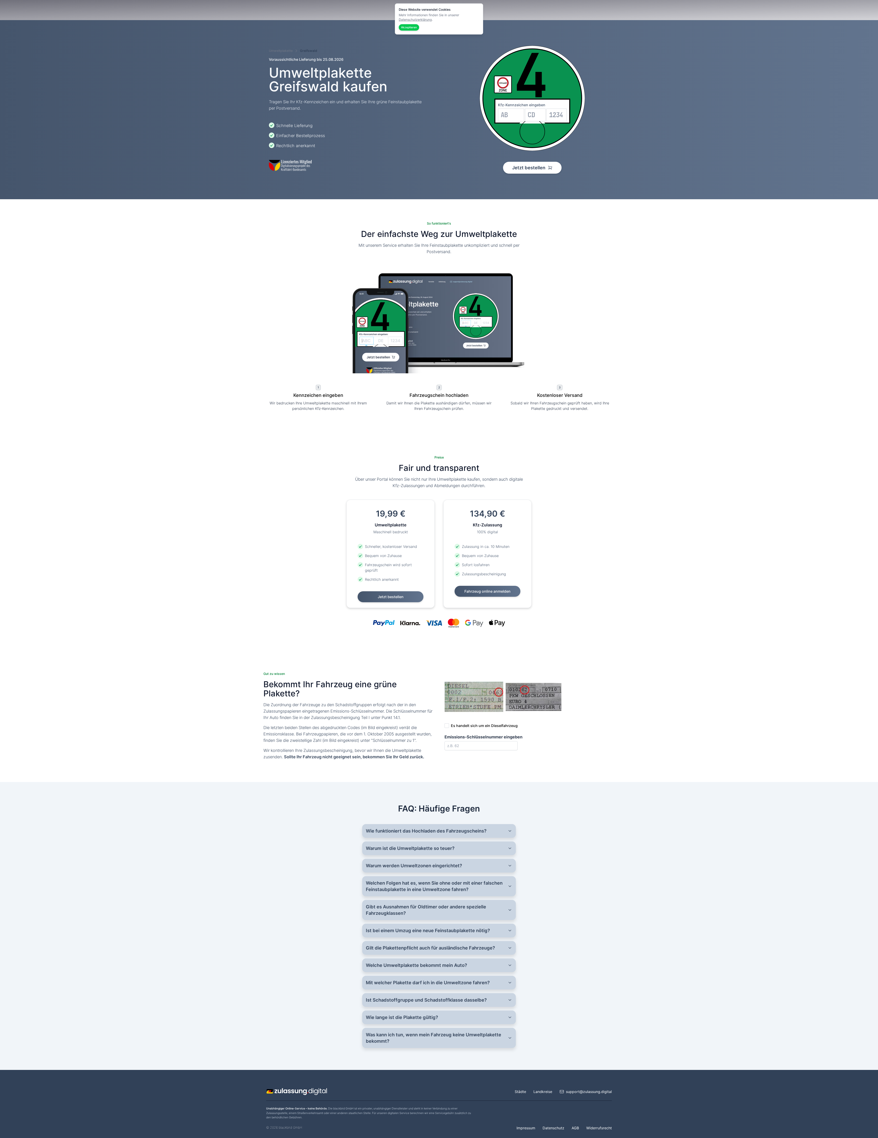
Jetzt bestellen (529, 167)
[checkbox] (446, 725)
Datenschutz (553, 1128)
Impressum (526, 1128)
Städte (520, 1091)
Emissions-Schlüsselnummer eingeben (483, 737)
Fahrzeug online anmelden (487, 591)
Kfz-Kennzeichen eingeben (521, 105)
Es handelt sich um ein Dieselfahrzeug (484, 725)
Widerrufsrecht (599, 1128)
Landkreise (542, 1091)
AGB (575, 1128)
